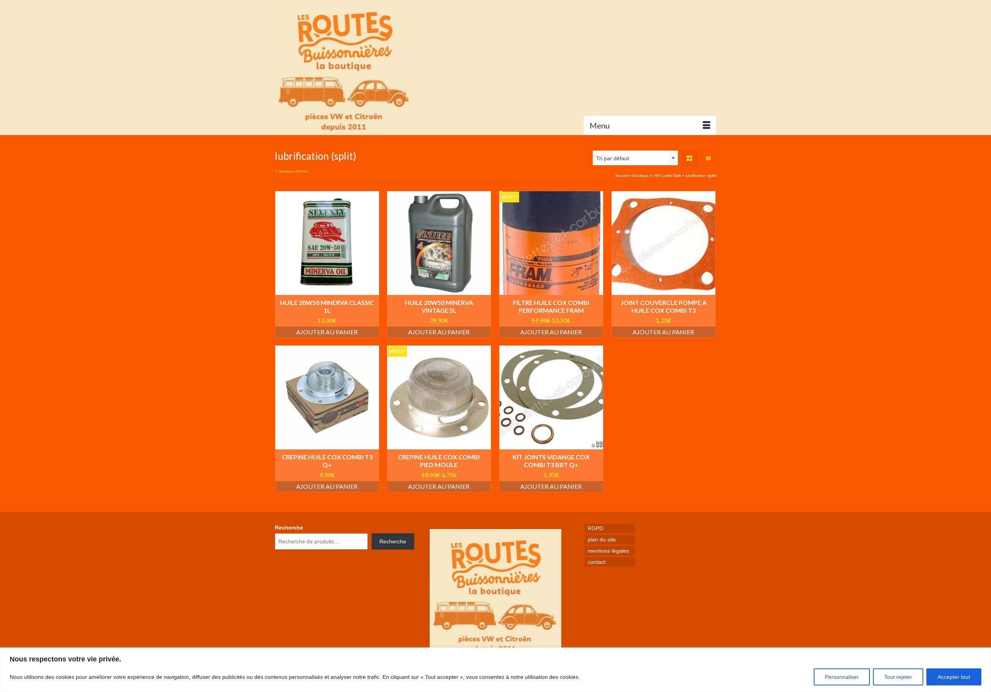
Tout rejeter (898, 677)
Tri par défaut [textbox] (612, 158)
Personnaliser (842, 677)
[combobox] (635, 158)
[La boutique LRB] (344, 67)
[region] (495, 669)
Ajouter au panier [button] (327, 332)
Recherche (289, 527)
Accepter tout (954, 677)
